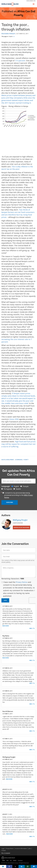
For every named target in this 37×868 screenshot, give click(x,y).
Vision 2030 (14, 419)
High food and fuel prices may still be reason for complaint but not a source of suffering (18, 444)
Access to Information (21, 848)
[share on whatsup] (28, 866)
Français (26, 486)
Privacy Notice (21, 582)
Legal (2, 848)
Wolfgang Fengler (8, 33)
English (11, 36)
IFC (11, 860)
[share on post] (15, 866)
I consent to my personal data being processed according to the (18, 495)
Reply (31, 628)
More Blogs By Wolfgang (21, 527)
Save (5, 600)
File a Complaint (5, 853)
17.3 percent (20, 60)
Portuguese (8, 489)
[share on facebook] (9, 866)
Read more (5, 626)
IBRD (3, 860)
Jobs (29, 848)
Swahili (18, 489)
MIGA (14, 860)
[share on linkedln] (21, 866)
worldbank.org (31, 0)
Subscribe (9, 502)
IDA (7, 860)
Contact (3, 850)
